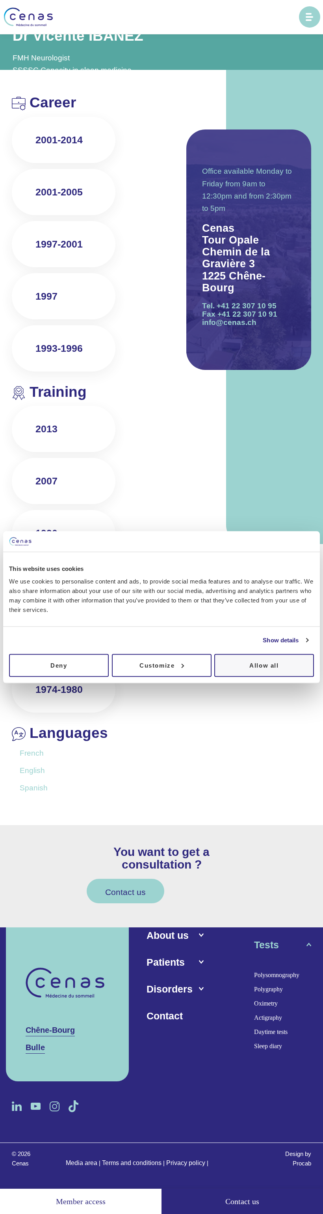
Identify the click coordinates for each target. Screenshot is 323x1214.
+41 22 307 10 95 (247, 306)
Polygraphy (268, 989)
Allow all (263, 665)
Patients (166, 962)
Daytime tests (271, 1031)
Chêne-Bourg (50, 1030)
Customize (156, 665)
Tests (266, 944)
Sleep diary (268, 1046)
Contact (165, 1015)
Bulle (35, 1047)
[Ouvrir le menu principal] (309, 17)
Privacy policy (185, 1163)
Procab (302, 1163)
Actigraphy (268, 1017)
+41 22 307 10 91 (247, 314)
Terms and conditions (132, 1163)
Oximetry (266, 1003)
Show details (281, 640)
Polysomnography (276, 975)
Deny (58, 665)
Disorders (170, 988)
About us (168, 935)
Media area (81, 1163)
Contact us (125, 892)
